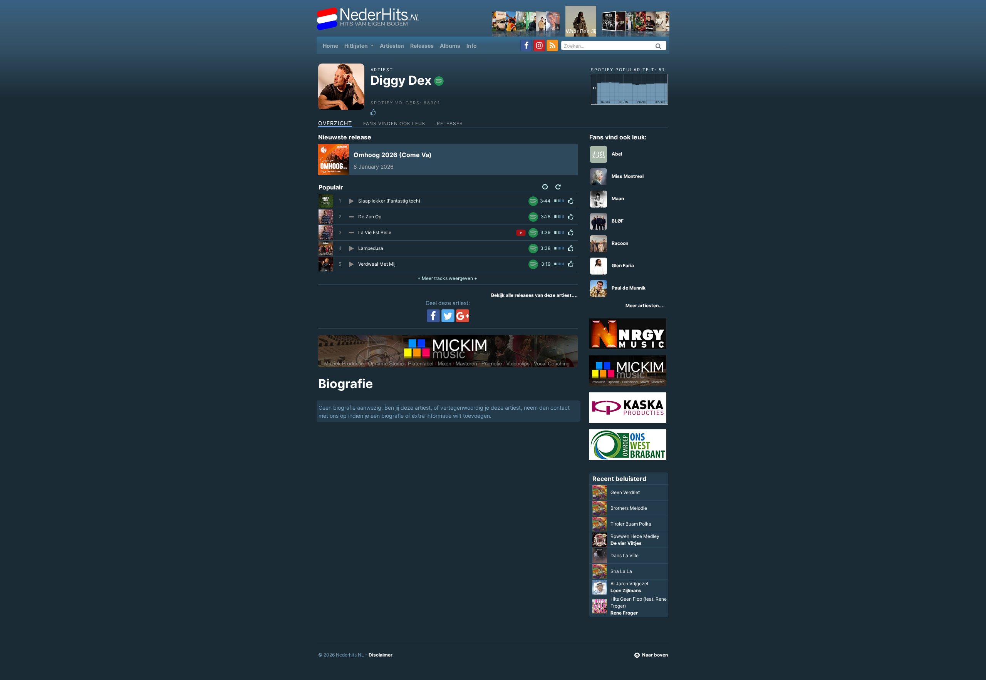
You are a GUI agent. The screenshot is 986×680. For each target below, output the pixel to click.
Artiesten (392, 45)
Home (332, 45)
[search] (658, 45)
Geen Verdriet (625, 492)
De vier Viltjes (626, 543)
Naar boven (655, 655)
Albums (450, 45)
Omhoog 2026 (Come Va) (393, 155)
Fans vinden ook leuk (394, 123)
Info (471, 45)
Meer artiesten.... (645, 305)
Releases (422, 45)
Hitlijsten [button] (356, 45)
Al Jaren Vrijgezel (629, 583)
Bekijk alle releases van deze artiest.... (534, 295)
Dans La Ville (624, 555)
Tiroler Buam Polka (630, 524)
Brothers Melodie (628, 508)
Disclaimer (380, 655)
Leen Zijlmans (625, 590)
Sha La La (621, 571)
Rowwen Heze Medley (634, 536)
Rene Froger (624, 613)
